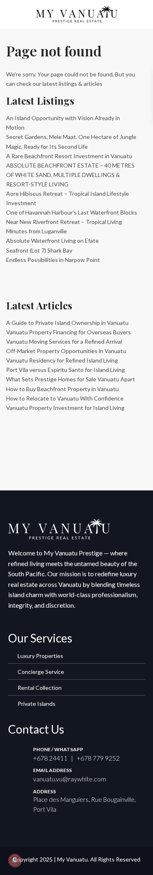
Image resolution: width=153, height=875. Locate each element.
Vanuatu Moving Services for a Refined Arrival (64, 341)
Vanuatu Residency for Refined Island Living (62, 360)
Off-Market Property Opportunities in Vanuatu (66, 350)
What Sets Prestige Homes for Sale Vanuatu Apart (70, 379)
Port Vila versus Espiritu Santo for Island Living (65, 369)
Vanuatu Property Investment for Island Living (65, 407)
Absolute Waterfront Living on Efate (52, 240)
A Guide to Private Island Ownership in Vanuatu (67, 322)
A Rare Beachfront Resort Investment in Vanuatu (69, 155)
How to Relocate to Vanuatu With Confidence (65, 398)
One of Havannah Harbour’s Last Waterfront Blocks (71, 212)
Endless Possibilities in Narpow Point (53, 259)
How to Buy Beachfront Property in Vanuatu (62, 388)
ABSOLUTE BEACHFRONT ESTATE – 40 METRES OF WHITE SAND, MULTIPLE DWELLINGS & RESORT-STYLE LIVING (70, 175)
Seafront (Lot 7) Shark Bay (39, 250)
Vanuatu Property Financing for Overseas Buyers (68, 332)
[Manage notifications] (14, 860)
